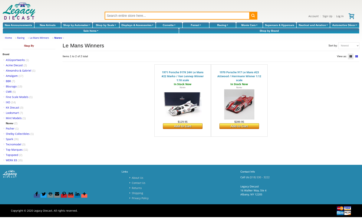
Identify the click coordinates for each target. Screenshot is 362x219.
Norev (58, 37)
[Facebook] (37, 196)
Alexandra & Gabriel (18, 70)
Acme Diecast (14, 65)
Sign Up (327, 16)
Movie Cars (248, 25)
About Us (137, 178)
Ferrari (195, 25)
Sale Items (90, 30)
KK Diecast (12, 107)
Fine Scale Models (17, 97)
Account (313, 16)
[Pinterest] (64, 196)
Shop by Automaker (75, 25)
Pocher (10, 128)
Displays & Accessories (136, 25)
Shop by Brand (269, 30)
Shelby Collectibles (18, 134)
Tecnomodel (13, 144)
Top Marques (14, 149)
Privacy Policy (140, 198)
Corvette (168, 25)
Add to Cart (182, 126)
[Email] (57, 196)
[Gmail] (71, 196)
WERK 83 (11, 160)
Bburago (11, 86)
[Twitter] (44, 196)
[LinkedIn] (77, 196)
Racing (221, 25)
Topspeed (12, 155)
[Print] (50, 196)
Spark (9, 139)
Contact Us (138, 183)
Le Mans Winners (39, 37)
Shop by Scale (105, 25)
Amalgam (12, 76)
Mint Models (14, 118)
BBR (8, 81)
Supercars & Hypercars (279, 25)
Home (8, 37)
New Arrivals (48, 25)
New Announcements (18, 25)
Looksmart (12, 113)
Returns (137, 188)
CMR (9, 91)
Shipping (137, 193)
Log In (340, 16)
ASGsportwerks (15, 60)
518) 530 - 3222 (260, 177)
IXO (8, 102)
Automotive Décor (343, 25)
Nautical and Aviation (312, 25)
